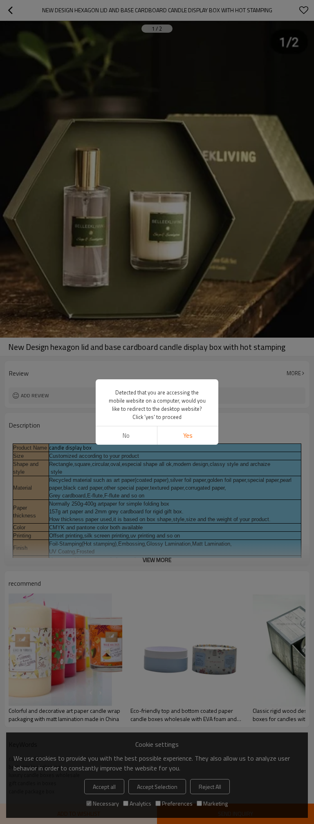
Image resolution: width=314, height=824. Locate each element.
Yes (188, 435)
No (126, 435)
